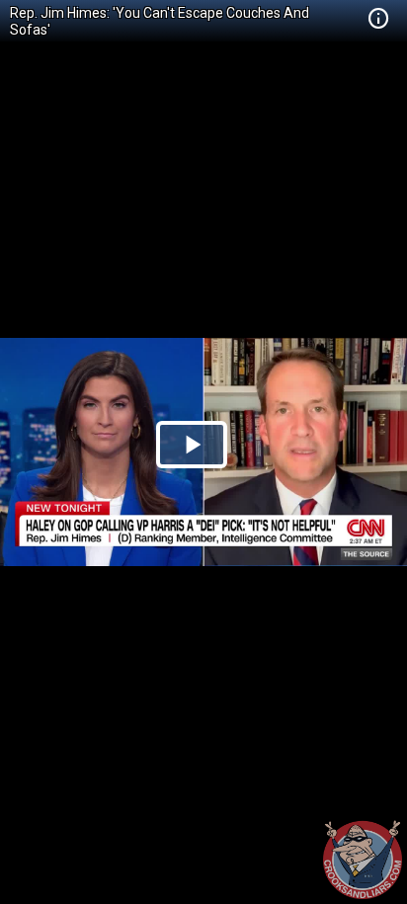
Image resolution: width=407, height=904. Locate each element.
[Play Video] (191, 444)
